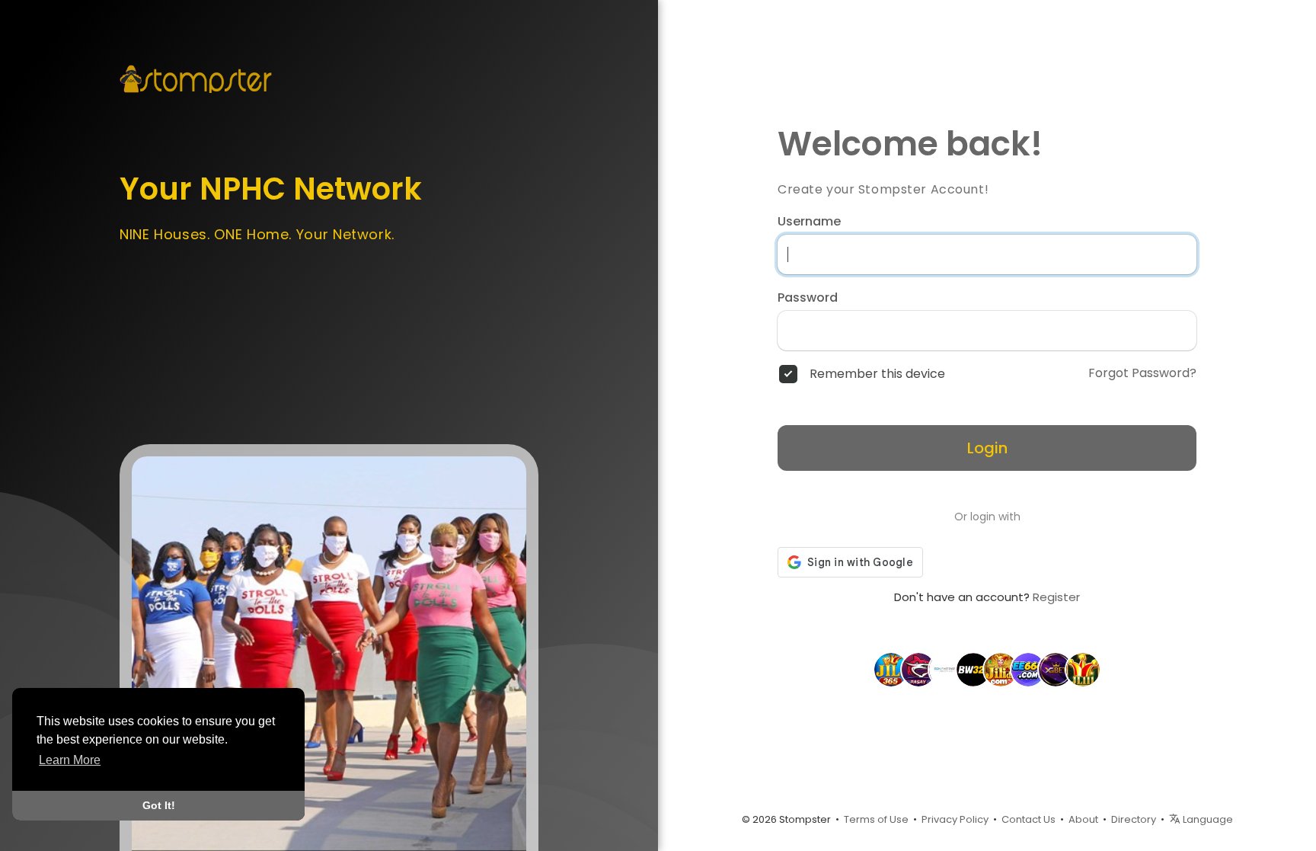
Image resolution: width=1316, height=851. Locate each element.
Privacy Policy (955, 819)
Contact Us (1028, 819)
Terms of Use (876, 819)
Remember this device (877, 374)
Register (1056, 597)
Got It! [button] (158, 805)
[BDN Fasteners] (946, 669)
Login (987, 448)
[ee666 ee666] (1028, 669)
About (1083, 819)
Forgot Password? (1142, 373)
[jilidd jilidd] (1000, 669)
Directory (1133, 819)
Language (1206, 819)
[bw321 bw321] (973, 669)
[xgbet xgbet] (1055, 669)
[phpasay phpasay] (918, 669)
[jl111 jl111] (1083, 669)
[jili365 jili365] (891, 669)
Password (808, 298)
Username (809, 221)
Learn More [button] (70, 759)
